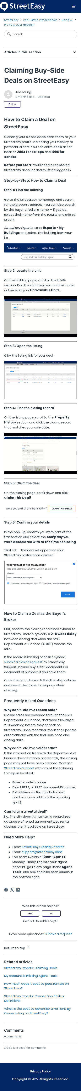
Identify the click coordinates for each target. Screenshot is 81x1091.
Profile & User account (19, 25)
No (51, 913)
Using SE (68, 20)
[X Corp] (12, 890)
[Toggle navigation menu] (73, 6)
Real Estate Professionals (40, 20)
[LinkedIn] (18, 890)
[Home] (22, 6)
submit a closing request (23, 662)
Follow (12, 104)
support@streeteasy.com (42, 852)
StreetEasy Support (19, 768)
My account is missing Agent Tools (30, 975)
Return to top (15, 948)
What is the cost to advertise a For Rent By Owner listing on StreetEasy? (37, 1011)
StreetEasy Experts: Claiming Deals (30, 968)
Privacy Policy (40, 1071)
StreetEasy (11, 20)
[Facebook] (6, 890)
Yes (30, 913)
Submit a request (58, 934)
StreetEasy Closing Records (43, 847)
